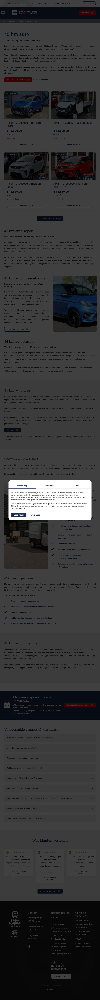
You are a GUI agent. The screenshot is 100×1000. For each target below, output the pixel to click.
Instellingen (49, 485)
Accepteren (19, 515)
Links (77, 485)
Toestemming (22, 485)
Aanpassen (35, 515)
